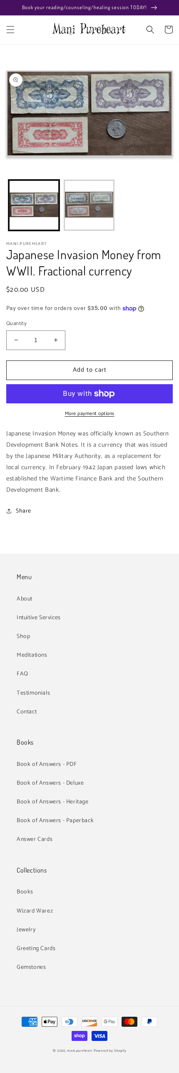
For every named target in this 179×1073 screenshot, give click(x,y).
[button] (10, 29)
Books (25, 892)
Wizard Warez (35, 911)
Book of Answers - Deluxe (50, 783)
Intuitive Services (39, 618)
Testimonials (33, 693)
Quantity (16, 324)
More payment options (89, 414)
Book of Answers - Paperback (55, 820)
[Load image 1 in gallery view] (34, 205)
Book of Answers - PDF (47, 764)
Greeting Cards (36, 948)
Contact (27, 712)
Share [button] (23, 511)
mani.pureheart (79, 1050)
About (24, 599)
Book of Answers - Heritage (53, 802)
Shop (23, 636)
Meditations (32, 655)
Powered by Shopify (110, 1050)
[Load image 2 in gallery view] (89, 205)
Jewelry (26, 930)
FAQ (22, 674)
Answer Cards (34, 839)
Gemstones (31, 967)
